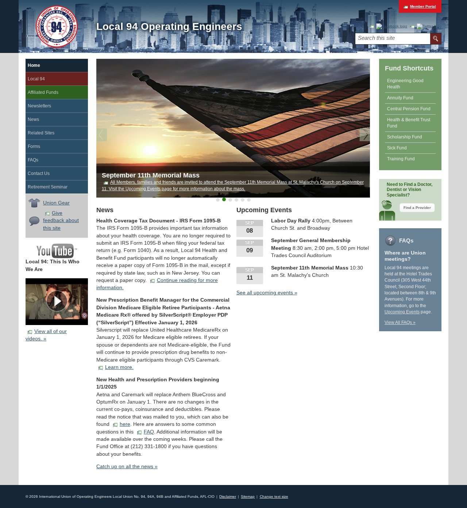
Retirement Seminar (47, 187)
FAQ (149, 432)
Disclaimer (227, 496)
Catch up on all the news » (127, 466)
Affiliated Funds (43, 92)
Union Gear (56, 203)
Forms (34, 146)
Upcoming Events (402, 312)
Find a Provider (417, 208)
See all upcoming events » (266, 292)
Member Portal (423, 6)
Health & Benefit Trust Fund (408, 123)
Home (34, 65)
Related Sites (41, 132)
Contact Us (39, 173)
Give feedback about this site (61, 220)
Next (363, 135)
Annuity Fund (400, 98)
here (125, 424)
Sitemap (248, 496)
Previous (103, 135)
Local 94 (36, 78)
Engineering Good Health (405, 84)
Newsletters (39, 105)
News (33, 119)
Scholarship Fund (404, 137)
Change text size (274, 496)
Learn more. (119, 367)
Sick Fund (397, 148)
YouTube (56, 251)
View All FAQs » (400, 322)
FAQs (33, 160)
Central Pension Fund (409, 109)
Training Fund (401, 159)
